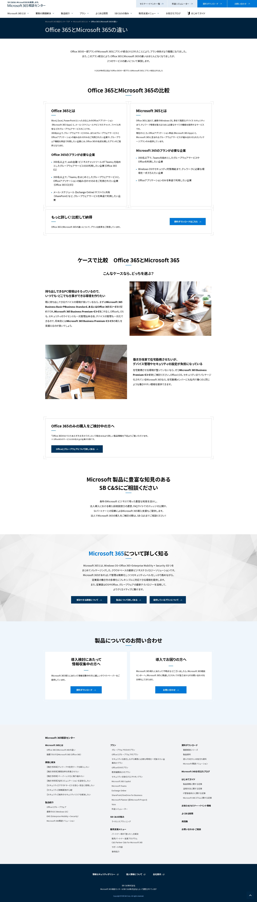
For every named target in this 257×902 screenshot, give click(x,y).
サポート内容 (117, 847)
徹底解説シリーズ (190, 749)
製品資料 (187, 754)
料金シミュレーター (180, 3)
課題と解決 (50, 762)
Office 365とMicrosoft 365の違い (61, 749)
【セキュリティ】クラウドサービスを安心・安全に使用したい (70, 785)
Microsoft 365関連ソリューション (61, 820)
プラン (83, 13)
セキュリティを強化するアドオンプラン (127, 776)
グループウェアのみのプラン (123, 749)
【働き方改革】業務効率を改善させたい (63, 771)
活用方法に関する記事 (192, 788)
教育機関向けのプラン (121, 772)
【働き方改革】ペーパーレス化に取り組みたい (65, 776)
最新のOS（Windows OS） (57, 811)
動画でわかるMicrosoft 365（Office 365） (64, 754)
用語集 (185, 821)
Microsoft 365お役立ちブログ (196, 771)
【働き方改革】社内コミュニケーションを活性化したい (68, 780)
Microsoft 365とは (16, 13)
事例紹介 (115, 851)
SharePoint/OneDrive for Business (127, 795)
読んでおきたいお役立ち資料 (195, 759)
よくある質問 (102, 13)
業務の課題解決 (43, 13)
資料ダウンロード (210, 3)
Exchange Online (119, 790)
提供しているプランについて (166, 599)
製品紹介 (65, 13)
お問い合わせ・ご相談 (191, 829)
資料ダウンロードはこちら (186, 221)
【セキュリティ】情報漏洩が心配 (59, 789)
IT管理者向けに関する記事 (194, 793)
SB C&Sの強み (122, 13)
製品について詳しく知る (126, 599)
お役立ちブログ (173, 13)
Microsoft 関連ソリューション (195, 763)
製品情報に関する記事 (192, 784)
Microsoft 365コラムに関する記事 (197, 797)
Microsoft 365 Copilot (121, 781)
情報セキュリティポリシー (104, 874)
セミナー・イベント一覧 (150, 3)
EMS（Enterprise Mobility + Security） (63, 816)
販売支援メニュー (147, 13)
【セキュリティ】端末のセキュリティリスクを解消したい (69, 794)
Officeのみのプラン (120, 767)
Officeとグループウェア (56, 807)
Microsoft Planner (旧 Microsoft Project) (129, 799)
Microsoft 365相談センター (60, 737)
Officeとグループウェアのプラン (125, 754)
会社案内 (157, 874)
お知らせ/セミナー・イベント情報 (196, 805)
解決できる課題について (87, 599)
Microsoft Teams (119, 785)
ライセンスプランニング (121, 821)
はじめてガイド (198, 13)
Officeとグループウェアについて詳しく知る (75, 449)
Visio (114, 804)
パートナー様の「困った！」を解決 (125, 833)
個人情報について (134, 874)
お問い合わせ (240, 3)
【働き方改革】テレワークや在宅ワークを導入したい (68, 766)
